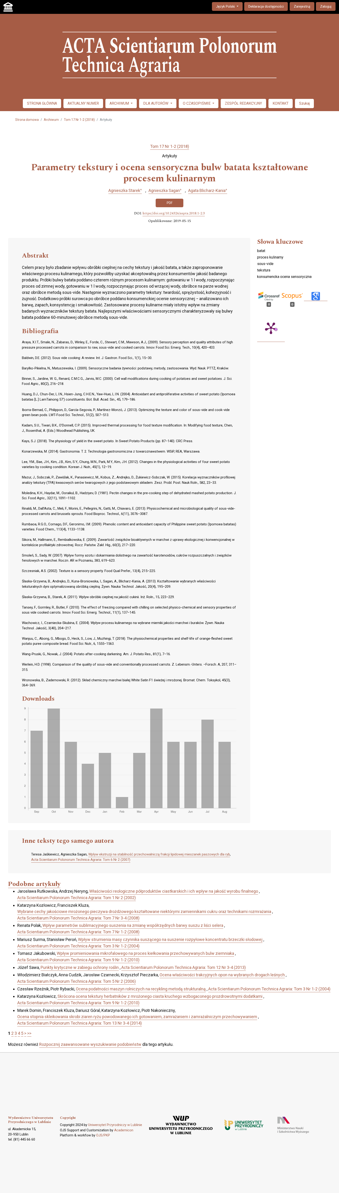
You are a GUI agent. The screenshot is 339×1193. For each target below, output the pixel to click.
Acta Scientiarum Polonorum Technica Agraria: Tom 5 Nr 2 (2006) (76, 981)
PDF (169, 203)
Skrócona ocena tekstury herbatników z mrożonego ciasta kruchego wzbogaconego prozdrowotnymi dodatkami (159, 996)
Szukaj (304, 103)
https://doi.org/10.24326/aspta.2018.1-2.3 (174, 213)
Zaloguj (325, 6)
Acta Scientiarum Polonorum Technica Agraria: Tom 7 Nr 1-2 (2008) (78, 931)
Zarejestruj (302, 6)
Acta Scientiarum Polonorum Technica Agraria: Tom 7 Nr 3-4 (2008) (78, 918)
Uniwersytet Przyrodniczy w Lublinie (115, 1125)
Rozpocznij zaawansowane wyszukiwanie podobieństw (90, 1044)
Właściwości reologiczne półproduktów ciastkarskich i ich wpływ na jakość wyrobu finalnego (173, 891)
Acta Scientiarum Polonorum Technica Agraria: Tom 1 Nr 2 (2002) (76, 897)
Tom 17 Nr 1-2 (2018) (79, 120)
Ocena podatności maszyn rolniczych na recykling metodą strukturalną (141, 988)
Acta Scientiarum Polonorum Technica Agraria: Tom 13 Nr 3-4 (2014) (79, 1023)
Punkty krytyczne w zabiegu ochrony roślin (80, 967)
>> (29, 1033)
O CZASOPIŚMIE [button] (197, 103)
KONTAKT (280, 103)
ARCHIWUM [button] (120, 103)
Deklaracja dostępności (266, 6)
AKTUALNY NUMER (83, 103)
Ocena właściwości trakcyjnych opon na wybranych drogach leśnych (222, 974)
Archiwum (51, 120)
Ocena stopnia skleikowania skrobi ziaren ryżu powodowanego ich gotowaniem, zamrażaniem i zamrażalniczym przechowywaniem (137, 1016)
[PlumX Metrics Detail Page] (271, 328)
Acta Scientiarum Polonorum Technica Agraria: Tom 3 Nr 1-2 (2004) (78, 945)
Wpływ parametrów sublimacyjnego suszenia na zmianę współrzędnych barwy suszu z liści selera (132, 925)
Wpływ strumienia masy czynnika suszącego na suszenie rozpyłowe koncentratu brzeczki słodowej (170, 939)
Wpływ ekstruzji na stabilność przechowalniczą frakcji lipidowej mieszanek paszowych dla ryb (159, 854)
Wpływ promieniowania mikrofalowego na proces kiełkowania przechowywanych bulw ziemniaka (145, 953)
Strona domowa (27, 120)
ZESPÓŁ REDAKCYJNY (243, 103)
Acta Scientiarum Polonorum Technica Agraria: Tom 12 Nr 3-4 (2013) (183, 967)
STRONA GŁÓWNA (42, 103)
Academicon (123, 1130)
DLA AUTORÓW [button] (156, 103)
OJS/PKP (103, 1135)
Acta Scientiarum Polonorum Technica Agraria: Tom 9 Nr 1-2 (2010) (78, 959)
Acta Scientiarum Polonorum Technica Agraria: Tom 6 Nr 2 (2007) (80, 860)
